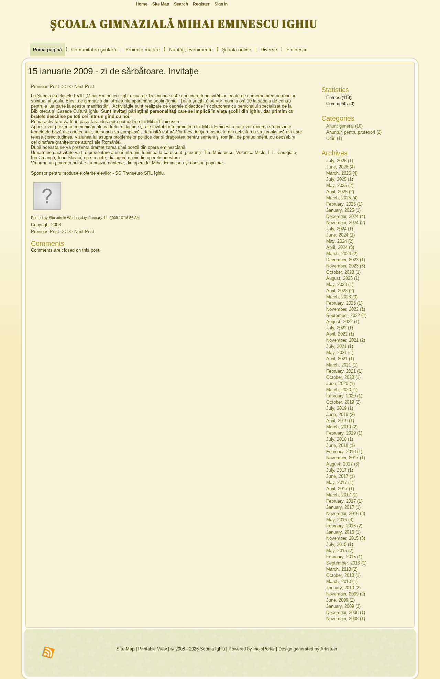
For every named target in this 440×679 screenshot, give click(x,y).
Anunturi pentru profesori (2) (354, 132)
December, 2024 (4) (345, 216)
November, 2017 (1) (345, 457)
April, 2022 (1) (340, 334)
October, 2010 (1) (343, 575)
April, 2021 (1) (340, 358)
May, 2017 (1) (339, 482)
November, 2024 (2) (345, 222)
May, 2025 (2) (339, 185)
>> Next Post (80, 86)
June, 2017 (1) (340, 476)
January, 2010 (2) (343, 587)
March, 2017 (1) (342, 494)
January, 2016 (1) (343, 532)
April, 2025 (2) (340, 191)
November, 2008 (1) (345, 618)
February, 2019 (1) (344, 433)
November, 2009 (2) (345, 593)
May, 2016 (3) (339, 519)
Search (181, 4)
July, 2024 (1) (339, 228)
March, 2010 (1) (342, 581)
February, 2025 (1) (344, 204)
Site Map (125, 648)
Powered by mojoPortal (252, 648)
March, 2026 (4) (342, 173)
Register (201, 4)
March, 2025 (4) (342, 197)
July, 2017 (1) (339, 470)
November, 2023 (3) (345, 266)
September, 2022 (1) (346, 315)
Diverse (269, 49)
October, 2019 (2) (343, 402)
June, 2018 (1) (340, 445)
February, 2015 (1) (344, 556)
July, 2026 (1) (339, 160)
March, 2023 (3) (342, 296)
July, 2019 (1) (339, 408)
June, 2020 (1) (340, 383)
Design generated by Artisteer (307, 648)
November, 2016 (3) (345, 513)
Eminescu (297, 49)
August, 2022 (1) (342, 321)
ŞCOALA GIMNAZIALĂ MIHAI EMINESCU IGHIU (183, 23)
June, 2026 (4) (340, 166)
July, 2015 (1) (339, 544)
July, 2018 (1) (339, 439)
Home (141, 4)
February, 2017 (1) (344, 501)
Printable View (152, 648)
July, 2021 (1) (339, 346)
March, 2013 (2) (342, 569)
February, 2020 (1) (344, 395)
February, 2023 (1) (344, 303)
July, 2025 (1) (339, 179)
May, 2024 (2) (339, 241)
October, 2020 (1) (343, 377)
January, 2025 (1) (343, 210)
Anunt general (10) (344, 126)
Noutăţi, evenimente (191, 49)
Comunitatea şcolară (93, 49)
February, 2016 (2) (344, 525)
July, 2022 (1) (339, 327)
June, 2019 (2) (340, 414)
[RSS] (48, 652)
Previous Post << (48, 86)
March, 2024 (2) (342, 253)
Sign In (221, 4)
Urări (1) (334, 138)
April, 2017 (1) (340, 488)
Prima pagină (47, 49)
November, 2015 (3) (345, 538)
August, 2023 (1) (342, 278)
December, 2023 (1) (345, 259)
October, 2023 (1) (343, 272)
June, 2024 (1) (340, 235)
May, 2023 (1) (339, 284)
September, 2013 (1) (346, 563)
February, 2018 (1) (344, 451)
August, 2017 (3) (342, 464)
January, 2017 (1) (343, 507)
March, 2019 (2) (342, 426)
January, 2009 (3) (343, 606)
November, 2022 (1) (345, 309)
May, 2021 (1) (339, 352)
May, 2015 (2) (339, 550)
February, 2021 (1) (344, 371)
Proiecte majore (142, 49)
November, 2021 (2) (345, 340)
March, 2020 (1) (342, 389)
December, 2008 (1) (345, 612)
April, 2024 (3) (340, 247)
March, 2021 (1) (342, 365)
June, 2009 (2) (340, 600)
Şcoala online (236, 49)
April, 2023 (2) (340, 290)
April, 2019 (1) (340, 420)
